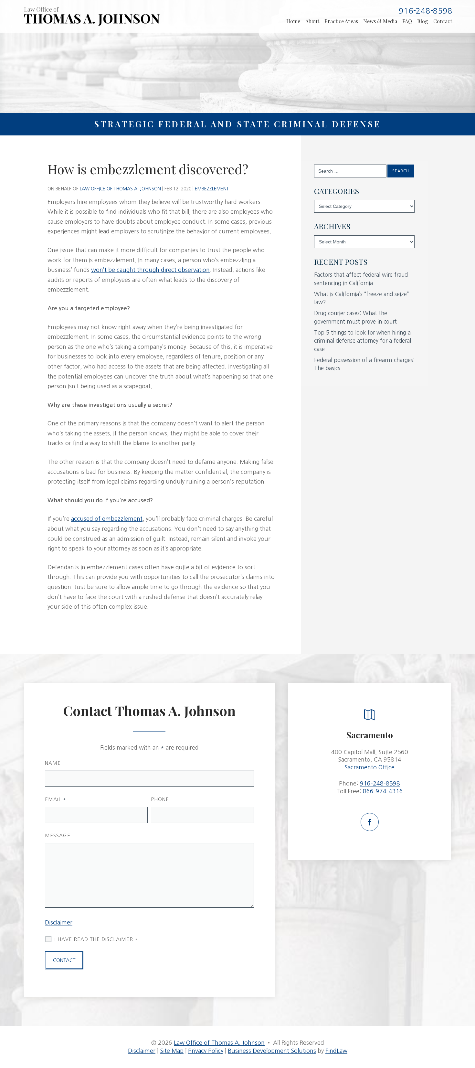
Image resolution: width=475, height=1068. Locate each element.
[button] (467, 1030)
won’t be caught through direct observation (150, 270)
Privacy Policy (205, 1051)
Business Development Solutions (272, 1051)
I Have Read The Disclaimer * (96, 939)
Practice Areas (341, 21)
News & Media (380, 21)
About (312, 21)
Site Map (172, 1051)
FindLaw (336, 1051)
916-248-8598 (425, 11)
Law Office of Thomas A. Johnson (120, 189)
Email (55, 799)
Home (293, 21)
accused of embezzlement (106, 519)
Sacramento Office (369, 767)
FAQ (407, 21)
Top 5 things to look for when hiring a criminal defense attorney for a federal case (362, 341)
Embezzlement (212, 189)
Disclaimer (58, 922)
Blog (422, 21)
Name (53, 763)
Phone (160, 799)
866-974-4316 (383, 791)
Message (57, 835)
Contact (442, 21)
